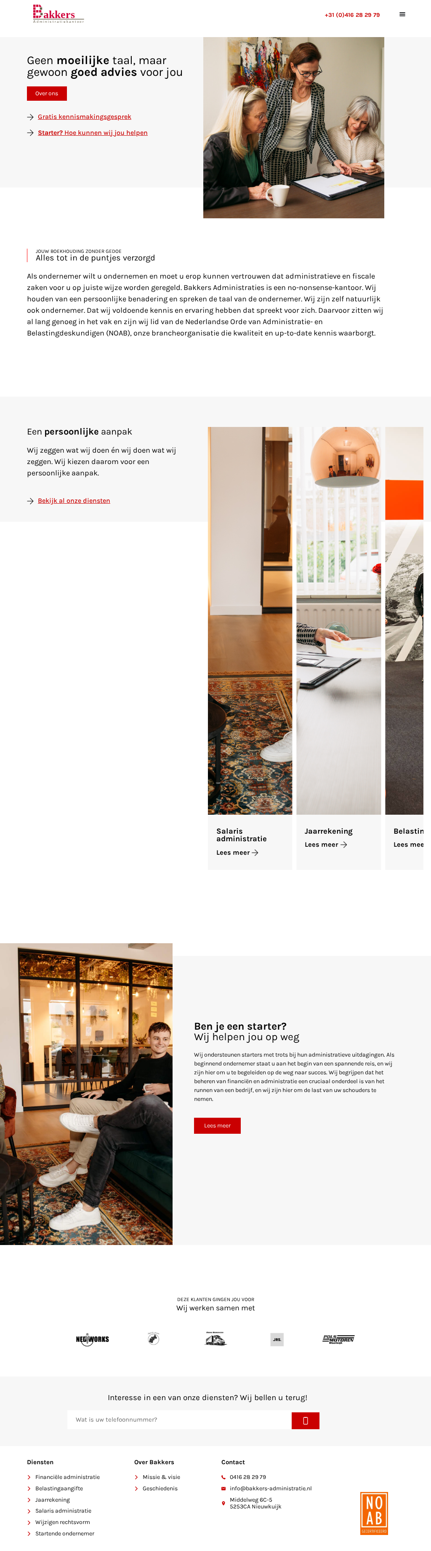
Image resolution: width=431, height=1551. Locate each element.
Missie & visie (161, 1477)
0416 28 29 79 (248, 1477)
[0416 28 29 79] (223, 1477)
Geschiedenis (160, 1488)
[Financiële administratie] (29, 1477)
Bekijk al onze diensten (74, 500)
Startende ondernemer (64, 1533)
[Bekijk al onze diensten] (30, 501)
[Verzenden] (306, 1420)
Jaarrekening (329, 831)
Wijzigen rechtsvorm (62, 1522)
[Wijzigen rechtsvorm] (29, 1523)
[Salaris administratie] (29, 1511)
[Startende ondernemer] (29, 1534)
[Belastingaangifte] (29, 1489)
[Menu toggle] (401, 14)
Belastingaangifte (59, 1488)
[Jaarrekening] (29, 1500)
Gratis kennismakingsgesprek (84, 117)
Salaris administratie (241, 834)
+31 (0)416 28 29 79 (352, 15)
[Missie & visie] (136, 1477)
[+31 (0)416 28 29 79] (104, 14)
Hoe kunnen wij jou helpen (93, 133)
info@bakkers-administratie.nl (271, 1488)
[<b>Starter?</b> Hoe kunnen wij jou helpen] (30, 132)
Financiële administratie (67, 1477)
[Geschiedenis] (136, 1489)
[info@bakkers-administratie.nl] (223, 1489)
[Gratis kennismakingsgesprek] (30, 117)
